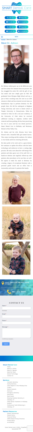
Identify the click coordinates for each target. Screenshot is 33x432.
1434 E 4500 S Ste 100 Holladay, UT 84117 (17, 283)
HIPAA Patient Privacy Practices (16, 419)
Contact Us (10, 375)
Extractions (10, 394)
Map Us (23, 18)
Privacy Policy (11, 420)
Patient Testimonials (13, 413)
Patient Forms (11, 415)
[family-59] (16, 223)
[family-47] (16, 188)
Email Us (11, 22)
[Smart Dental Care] (16, 8)
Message (5, 327)
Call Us (11, 18)
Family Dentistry (11, 384)
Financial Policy (11, 417)
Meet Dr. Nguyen (12, 370)
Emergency (23, 22)
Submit (6, 344)
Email (4, 314)
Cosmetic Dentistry (12, 382)
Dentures (9, 391)
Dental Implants (11, 389)
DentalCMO (15, 429)
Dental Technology (12, 374)
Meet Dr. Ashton (11, 368)
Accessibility (10, 422)
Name (4, 305)
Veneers (9, 403)
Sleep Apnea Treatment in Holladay (17, 401)
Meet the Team (11, 372)
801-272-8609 (19, 292)
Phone (4, 320)
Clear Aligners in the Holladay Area (17, 385)
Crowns (9, 387)
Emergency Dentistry (13, 392)
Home (3, 39)
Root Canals (10, 396)
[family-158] (16, 258)
